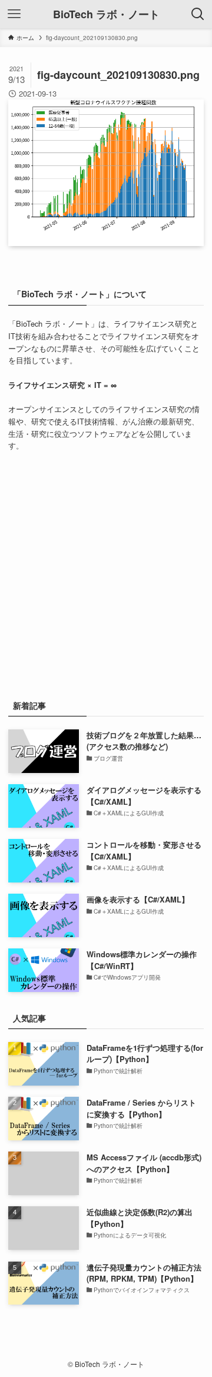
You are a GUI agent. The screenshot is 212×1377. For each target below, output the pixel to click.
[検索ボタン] (198, 14)
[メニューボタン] (14, 14)
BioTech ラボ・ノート (106, 14)
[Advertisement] (106, 573)
